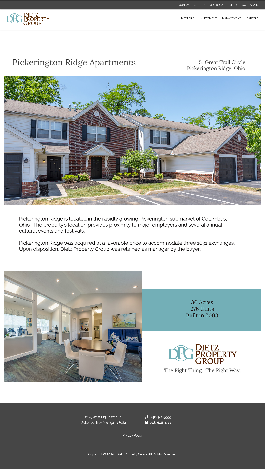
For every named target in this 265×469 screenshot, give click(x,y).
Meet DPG (188, 18)
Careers (252, 18)
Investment (208, 18)
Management (231, 18)
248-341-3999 (160, 417)
